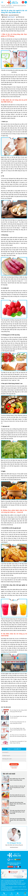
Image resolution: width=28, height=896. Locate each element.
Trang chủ (3, 5)
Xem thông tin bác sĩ (14, 847)
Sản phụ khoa (9, 5)
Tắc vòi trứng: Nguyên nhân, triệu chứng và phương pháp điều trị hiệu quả (18, 730)
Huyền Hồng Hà (10, 17)
